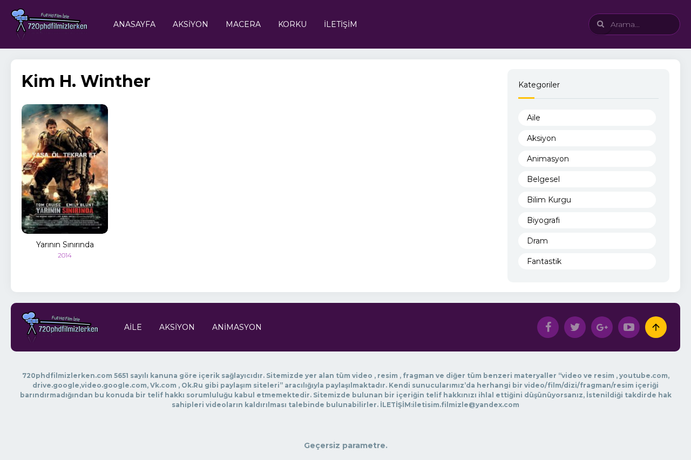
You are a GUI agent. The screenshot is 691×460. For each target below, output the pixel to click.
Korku (292, 24)
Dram (537, 241)
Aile (533, 118)
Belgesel (543, 179)
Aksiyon (190, 24)
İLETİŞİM (340, 24)
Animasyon (548, 159)
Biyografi (543, 220)
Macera (243, 24)
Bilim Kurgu (549, 200)
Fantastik (544, 261)
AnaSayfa (134, 24)
